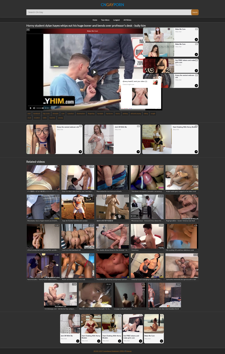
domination (81, 113)
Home (95, 20)
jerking (125, 113)
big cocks (46, 113)
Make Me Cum (92, 31)
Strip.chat (178, 32)
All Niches (127, 20)
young (60, 118)
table (45, 118)
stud (29, 118)
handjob (100, 113)
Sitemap (129, 351)
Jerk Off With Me (121, 127)
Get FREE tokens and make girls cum (185, 61)
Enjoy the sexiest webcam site (185, 76)
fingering (91, 113)
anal (29, 113)
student (37, 118)
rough (153, 113)
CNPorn (112, 4)
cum (62, 113)
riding (146, 113)
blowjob (55, 113)
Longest (116, 20)
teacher (52, 118)
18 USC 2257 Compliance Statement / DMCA (109, 351)
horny (118, 113)
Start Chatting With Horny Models (185, 127)
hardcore (109, 113)
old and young (136, 113)
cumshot (70, 113)
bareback (36, 113)
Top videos (105, 20)
